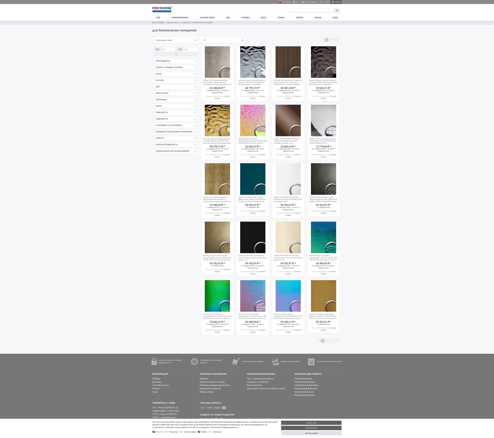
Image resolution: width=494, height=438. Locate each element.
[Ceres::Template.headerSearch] (337, 10)
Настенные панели (207, 17)
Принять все (311, 423)
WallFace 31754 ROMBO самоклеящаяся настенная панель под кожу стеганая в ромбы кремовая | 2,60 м (288, 258)
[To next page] (338, 40)
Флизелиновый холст (304, 392)
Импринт (204, 379)
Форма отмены (207, 392)
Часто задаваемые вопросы (260, 379)
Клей (228, 17)
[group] (217, 62)
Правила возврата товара (212, 382)
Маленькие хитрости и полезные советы (266, 388)
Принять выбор (311, 433)
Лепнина (281, 17)
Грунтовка (245, 17)
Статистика (173, 432)
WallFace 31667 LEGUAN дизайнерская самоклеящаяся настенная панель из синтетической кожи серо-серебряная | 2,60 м (217, 82)
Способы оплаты (160, 385)
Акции (335, 17)
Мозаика (299, 17)
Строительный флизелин (306, 385)
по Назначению (186, 22)
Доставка (156, 382)
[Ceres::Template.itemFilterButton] (176, 54)
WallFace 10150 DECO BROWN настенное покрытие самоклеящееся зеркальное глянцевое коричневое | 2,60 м (286, 141)
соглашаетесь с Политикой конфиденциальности (218, 427)
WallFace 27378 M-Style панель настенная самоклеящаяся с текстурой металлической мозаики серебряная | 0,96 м (322, 141)
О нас (155, 392)
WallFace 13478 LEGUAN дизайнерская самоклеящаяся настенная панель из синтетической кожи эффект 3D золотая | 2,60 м (217, 199)
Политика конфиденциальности (215, 385)
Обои (158, 17)
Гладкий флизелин (303, 379)
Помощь (156, 379)
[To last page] (338, 341)
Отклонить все (311, 428)
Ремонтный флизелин (304, 382)
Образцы (318, 17)
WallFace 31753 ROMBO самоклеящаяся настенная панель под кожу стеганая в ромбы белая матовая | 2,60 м (288, 199)
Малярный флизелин (180, 17)
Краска (263, 17)
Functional (217, 432)
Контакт (156, 388)
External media (190, 432)
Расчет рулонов (254, 385)
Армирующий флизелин (305, 388)
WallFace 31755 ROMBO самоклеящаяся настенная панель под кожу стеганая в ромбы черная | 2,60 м (253, 258)
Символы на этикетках (257, 382)
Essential (160, 432)
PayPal (204, 432)
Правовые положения (210, 388)
